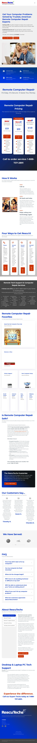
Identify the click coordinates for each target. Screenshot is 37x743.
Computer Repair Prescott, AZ (20, 431)
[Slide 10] (24, 544)
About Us (3, 721)
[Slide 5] (18, 544)
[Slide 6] (19, 544)
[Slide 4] (16, 544)
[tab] (9, 616)
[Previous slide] (4, 541)
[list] (18, 541)
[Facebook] (2, 726)
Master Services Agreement (18, 734)
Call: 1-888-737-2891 (6, 724)
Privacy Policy (18, 731)
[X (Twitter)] (5, 726)
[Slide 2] (13, 544)
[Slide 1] (12, 544)
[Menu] (34, 2)
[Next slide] (33, 541)
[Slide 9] (23, 544)
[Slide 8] (22, 544)
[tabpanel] (26, 636)
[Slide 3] (15, 544)
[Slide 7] (20, 544)
